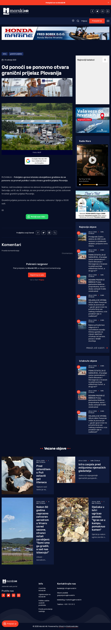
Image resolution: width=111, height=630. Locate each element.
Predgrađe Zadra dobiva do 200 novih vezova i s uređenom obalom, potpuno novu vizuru (98, 241)
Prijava (84, 21)
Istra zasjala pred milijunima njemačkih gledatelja (92, 467)
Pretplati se (97, 21)
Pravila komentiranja (10, 250)
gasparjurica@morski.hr (66, 595)
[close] (108, 2)
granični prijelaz (16, 54)
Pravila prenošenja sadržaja (45, 610)
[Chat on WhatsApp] (37, 216)
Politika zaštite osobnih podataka (44, 603)
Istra (4, 54)
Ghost (61, 626)
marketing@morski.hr (73, 600)
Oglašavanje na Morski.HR (44, 595)
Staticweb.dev (72, 626)
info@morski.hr (70, 588)
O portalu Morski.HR (42, 589)
